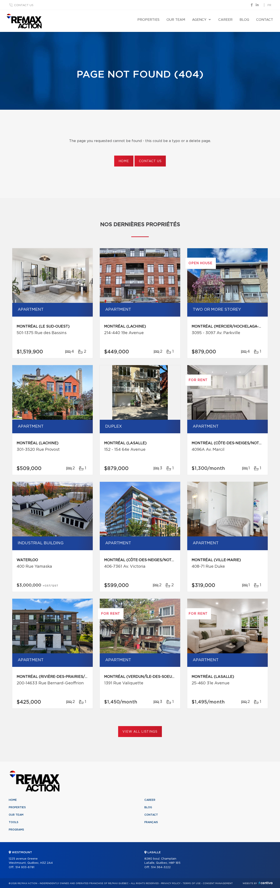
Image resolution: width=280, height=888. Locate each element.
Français (151, 822)
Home (124, 161)
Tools (13, 822)
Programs (16, 829)
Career (225, 19)
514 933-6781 (24, 867)
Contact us (23, 5)
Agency (199, 19)
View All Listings (139, 731)
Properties (148, 19)
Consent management (218, 883)
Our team (175, 19)
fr (269, 5)
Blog (244, 19)
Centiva (266, 882)
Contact (264, 19)
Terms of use (192, 883)
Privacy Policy (170, 883)
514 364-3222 (161, 867)
